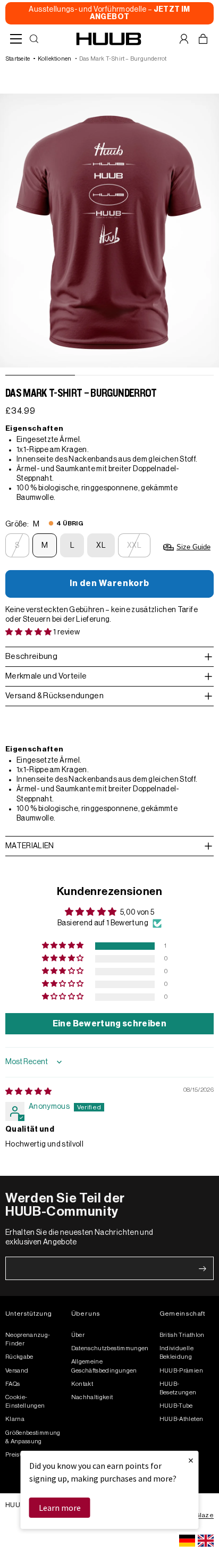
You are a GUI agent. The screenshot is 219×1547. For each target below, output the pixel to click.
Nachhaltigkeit (92, 1397)
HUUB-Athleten (181, 1419)
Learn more (60, 1507)
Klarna (14, 1419)
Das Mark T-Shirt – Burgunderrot (123, 59)
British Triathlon (182, 1335)
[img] (28, 1092)
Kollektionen (55, 59)
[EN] (206, 1540)
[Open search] (34, 38)
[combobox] (187, 1540)
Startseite (17, 59)
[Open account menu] (183, 38)
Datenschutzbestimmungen (110, 1348)
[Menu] (16, 38)
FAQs (12, 1384)
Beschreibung (31, 656)
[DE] (187, 1540)
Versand (16, 1371)
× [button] (190, 1460)
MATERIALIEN (29, 846)
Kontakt (82, 1384)
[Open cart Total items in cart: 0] (203, 38)
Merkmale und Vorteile (46, 676)
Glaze (204, 1515)
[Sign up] (202, 1268)
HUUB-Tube (176, 1406)
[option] (206, 1540)
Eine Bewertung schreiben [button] (109, 1023)
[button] (29, 632)
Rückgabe (19, 1357)
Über (78, 1335)
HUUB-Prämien (181, 1371)
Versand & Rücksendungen (54, 696)
